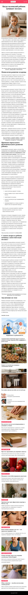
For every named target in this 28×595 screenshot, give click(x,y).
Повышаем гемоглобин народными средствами (13, 476)
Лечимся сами (5, 473)
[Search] (26, 1)
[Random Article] (24, 1)
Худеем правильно (6, 553)
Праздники (4, 499)
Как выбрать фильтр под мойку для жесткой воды (13, 390)
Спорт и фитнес (6, 449)
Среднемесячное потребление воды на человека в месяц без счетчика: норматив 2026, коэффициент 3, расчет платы (13, 340)
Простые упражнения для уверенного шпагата (13, 451)
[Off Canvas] (2, 1)
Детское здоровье (6, 421)
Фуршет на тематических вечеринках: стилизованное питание (10, 366)
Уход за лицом (5, 527)
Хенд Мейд (4, 580)
